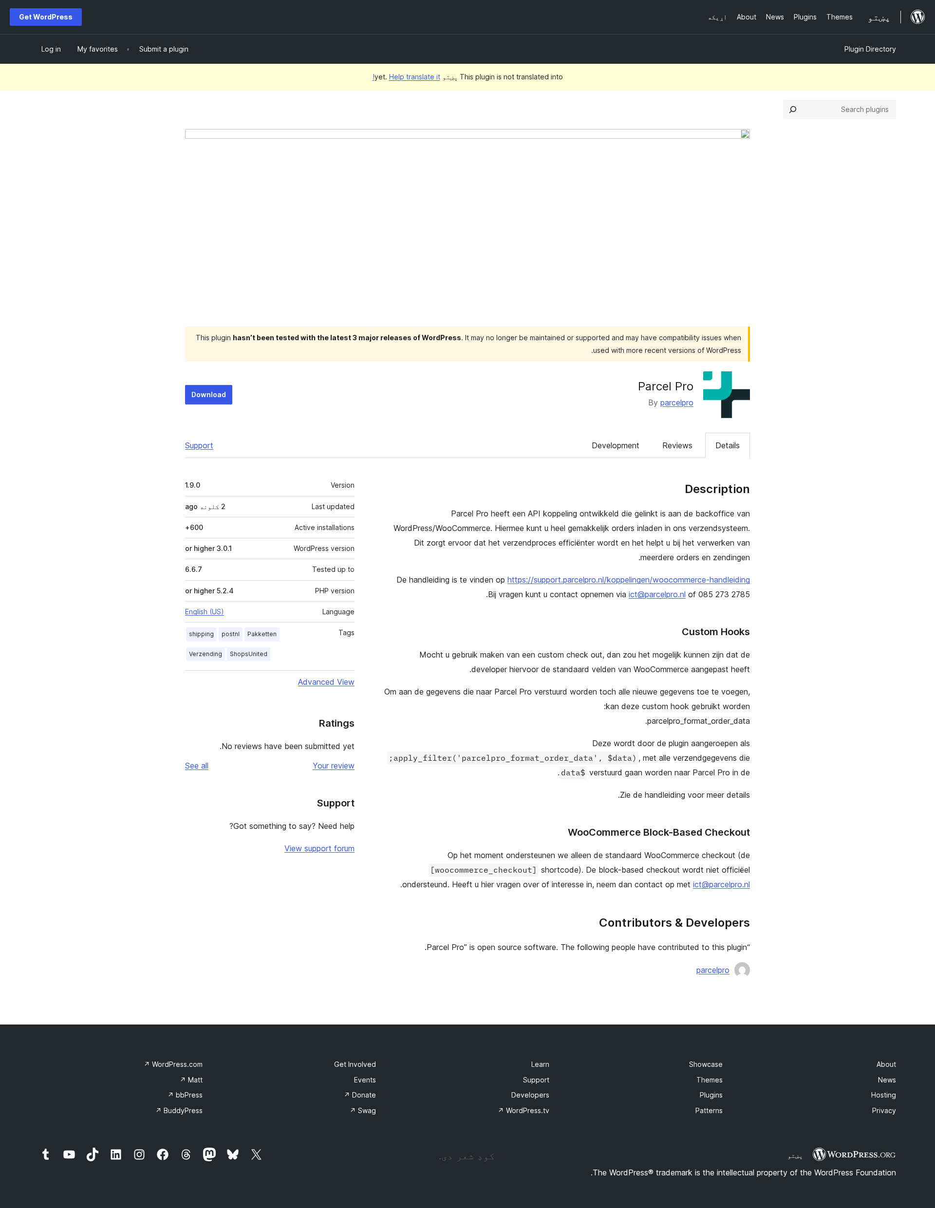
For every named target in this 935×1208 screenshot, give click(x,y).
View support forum (319, 848)
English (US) (204, 611)
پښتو (795, 1155)
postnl (231, 634)
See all (196, 765)
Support (199, 445)
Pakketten (262, 634)
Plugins (711, 1095)
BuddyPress (179, 1110)
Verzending (205, 654)
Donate (360, 1095)
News (887, 1080)
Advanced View (326, 682)
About (886, 1064)
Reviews (677, 445)
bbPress (185, 1095)
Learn (540, 1064)
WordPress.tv (523, 1110)
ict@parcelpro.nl (657, 594)
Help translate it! (406, 77)
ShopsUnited (248, 654)
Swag (363, 1110)
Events (365, 1080)
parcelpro (676, 402)
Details (727, 445)
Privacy (884, 1110)
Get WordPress (46, 17)
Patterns (709, 1110)
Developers (530, 1095)
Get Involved (355, 1064)
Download (208, 394)
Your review (334, 765)
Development (615, 445)
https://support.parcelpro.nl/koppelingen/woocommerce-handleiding (628, 580)
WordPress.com (173, 1064)
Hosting (883, 1095)
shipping (201, 634)
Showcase (706, 1064)
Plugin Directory (870, 49)
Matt (191, 1080)
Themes (709, 1080)
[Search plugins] (793, 109)
